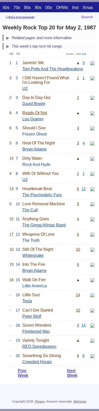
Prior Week (23, 373)
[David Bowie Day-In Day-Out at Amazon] (92, 97)
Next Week (72, 373)
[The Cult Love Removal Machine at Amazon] (92, 204)
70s (16, 7)
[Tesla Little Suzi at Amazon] (92, 295)
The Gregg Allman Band (44, 225)
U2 (25, 88)
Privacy (40, 401)
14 (78, 295)
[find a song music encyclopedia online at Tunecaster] (28, 18)
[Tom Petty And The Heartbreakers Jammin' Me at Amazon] (92, 63)
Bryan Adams (34, 149)
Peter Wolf (31, 316)
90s (38, 7)
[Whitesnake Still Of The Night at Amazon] (92, 249)
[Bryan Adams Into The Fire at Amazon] (92, 264)
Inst (75, 7)
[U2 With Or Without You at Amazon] (92, 173)
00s (48, 7)
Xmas (87, 7)
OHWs (62, 7)
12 (83, 189)
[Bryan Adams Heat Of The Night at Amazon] (92, 143)
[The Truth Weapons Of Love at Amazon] (92, 234)
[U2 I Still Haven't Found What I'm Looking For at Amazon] (92, 78)
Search (87, 17)
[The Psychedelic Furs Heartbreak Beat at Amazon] (92, 189)
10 (78, 249)
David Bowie (33, 103)
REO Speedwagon (39, 346)
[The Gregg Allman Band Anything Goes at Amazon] (92, 219)
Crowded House (37, 362)
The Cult (30, 210)
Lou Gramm (32, 119)
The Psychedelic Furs (42, 195)
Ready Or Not (34, 113)
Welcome (79, 401)
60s (6, 7)
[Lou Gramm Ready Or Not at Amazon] (92, 113)
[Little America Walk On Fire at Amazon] (92, 280)
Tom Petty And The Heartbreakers (52, 69)
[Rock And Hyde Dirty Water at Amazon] (92, 158)
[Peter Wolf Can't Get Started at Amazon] (92, 310)
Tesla (27, 301)
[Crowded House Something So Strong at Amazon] (92, 355)
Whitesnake (33, 255)
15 (78, 310)
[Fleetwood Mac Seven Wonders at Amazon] (92, 325)
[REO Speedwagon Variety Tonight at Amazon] (92, 340)
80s (27, 7)
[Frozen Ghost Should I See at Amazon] (92, 128)
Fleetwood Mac (36, 331)
